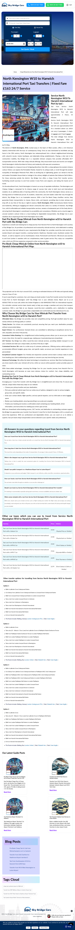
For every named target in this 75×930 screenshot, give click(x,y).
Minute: (37, 40)
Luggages (36, 32)
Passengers (14, 32)
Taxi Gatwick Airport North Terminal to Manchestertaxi (16, 897)
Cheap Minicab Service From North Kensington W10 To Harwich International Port (41, 72)
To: (10, 23)
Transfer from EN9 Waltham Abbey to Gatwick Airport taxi (17, 890)
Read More (7, 792)
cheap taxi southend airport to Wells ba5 (13, 886)
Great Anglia (50, 619)
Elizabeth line (42, 660)
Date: (7, 40)
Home (15, 72)
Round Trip (39, 27)
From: (10, 18)
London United (29, 660)
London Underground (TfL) (34, 619)
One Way (17, 27)
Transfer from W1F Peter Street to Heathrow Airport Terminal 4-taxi (19, 893)
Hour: (29, 40)
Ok (28, 927)
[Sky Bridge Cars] (37, 909)
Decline (35, 927)
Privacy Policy (44, 927)
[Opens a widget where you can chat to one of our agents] (68, 926)
